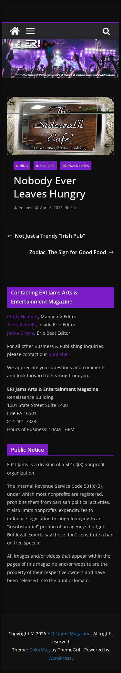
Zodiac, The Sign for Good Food (67, 252)
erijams (25, 207)
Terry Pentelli (21, 325)
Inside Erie (45, 165)
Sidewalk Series (76, 165)
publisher (58, 354)
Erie (73, 207)
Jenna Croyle (20, 333)
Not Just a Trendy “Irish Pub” (50, 235)
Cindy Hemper (22, 316)
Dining (22, 165)
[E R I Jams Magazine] (15, 31)
